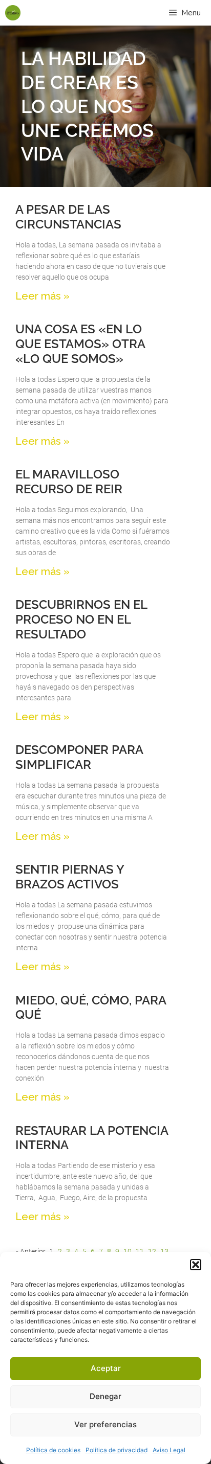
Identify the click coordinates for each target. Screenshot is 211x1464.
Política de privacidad (116, 1450)
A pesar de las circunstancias (68, 217)
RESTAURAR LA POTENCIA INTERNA (91, 1138)
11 (140, 1251)
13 (164, 1251)
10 (127, 1251)
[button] (196, 1265)
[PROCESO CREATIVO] (12, 13)
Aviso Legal (169, 1450)
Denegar (105, 1396)
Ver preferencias (105, 1424)
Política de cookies (53, 1450)
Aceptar (106, 1368)
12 (152, 1251)
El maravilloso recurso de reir (68, 481)
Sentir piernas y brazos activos (69, 876)
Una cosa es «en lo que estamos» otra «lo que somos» (80, 344)
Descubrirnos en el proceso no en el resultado (81, 619)
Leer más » (42, 296)
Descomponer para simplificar (79, 757)
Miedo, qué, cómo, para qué (90, 1007)
